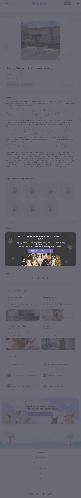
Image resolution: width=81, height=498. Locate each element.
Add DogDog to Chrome (39, 251)
